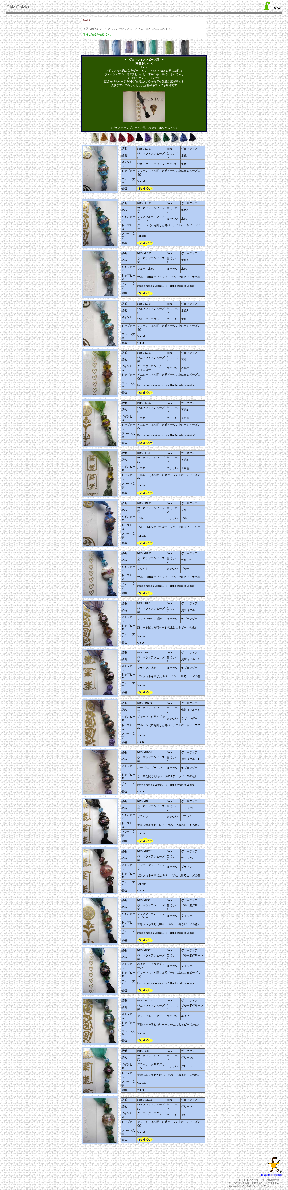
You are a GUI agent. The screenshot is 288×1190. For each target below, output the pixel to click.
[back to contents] (271, 1174)
